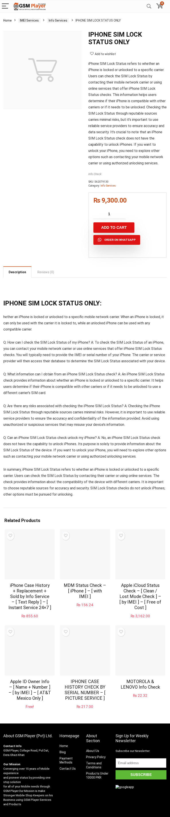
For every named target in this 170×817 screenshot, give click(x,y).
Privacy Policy (96, 757)
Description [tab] (17, 272)
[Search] (149, 6)
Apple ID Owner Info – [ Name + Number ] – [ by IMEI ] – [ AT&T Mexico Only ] (29, 690)
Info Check (94, 174)
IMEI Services (29, 20)
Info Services (58, 20)
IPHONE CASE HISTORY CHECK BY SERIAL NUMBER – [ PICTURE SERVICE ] (85, 690)
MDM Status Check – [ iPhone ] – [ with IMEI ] (85, 591)
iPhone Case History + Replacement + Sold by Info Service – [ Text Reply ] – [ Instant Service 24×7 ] (29, 596)
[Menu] (5, 6)
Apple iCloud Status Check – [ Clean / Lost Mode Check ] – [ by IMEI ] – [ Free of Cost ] (140, 596)
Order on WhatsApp (120, 239)
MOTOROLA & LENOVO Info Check (140, 684)
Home (7, 20)
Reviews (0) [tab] (45, 272)
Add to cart (114, 227)
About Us (92, 751)
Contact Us (68, 768)
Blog (63, 752)
